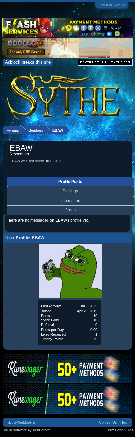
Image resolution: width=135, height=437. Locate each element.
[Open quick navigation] (128, 130)
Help (123, 422)
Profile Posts (70, 181)
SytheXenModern (21, 422)
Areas (70, 210)
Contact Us (108, 422)
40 (95, 339)
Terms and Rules (119, 430)
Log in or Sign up (112, 5)
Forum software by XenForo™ (26, 430)
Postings (70, 191)
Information (70, 200)
